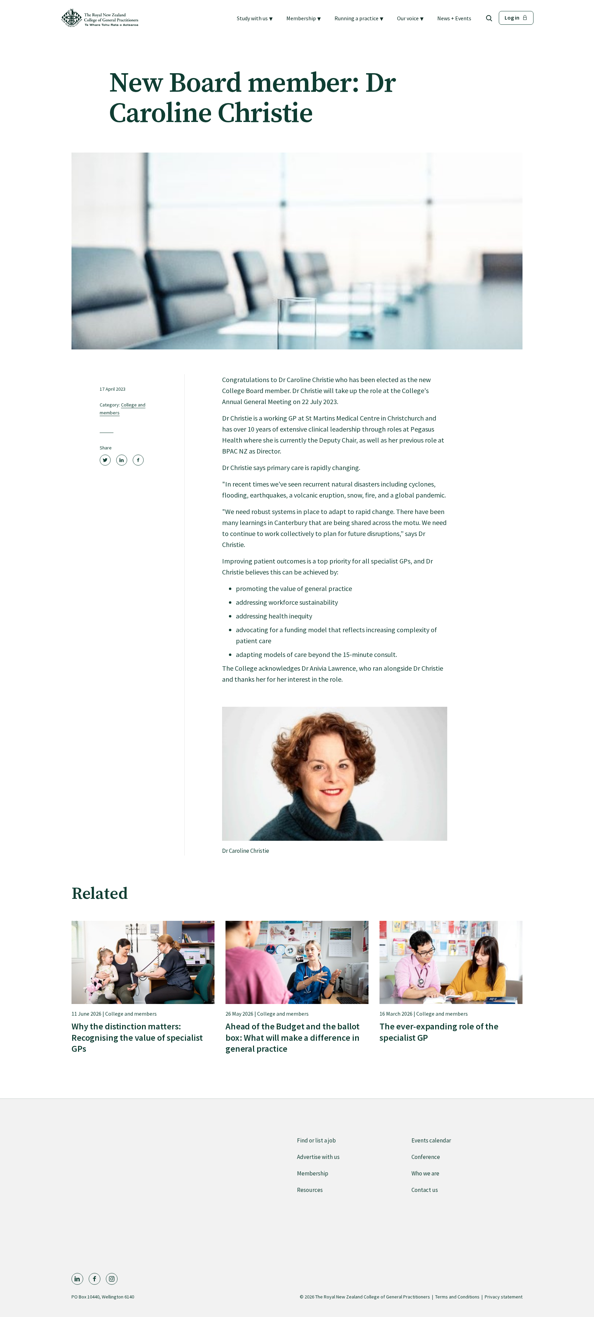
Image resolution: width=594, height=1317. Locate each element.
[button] (255, 18)
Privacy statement (503, 1297)
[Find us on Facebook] (94, 1278)
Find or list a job (316, 1140)
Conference (425, 1157)
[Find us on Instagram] (111, 1278)
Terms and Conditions (457, 1297)
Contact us (424, 1190)
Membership (312, 1173)
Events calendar (431, 1140)
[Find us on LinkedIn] (77, 1278)
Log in (512, 17)
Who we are (425, 1173)
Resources (310, 1190)
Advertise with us (318, 1157)
